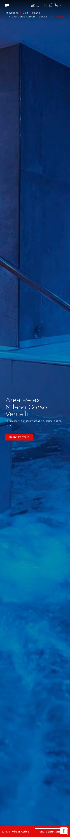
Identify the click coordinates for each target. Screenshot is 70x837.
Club (25, 12)
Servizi (43, 16)
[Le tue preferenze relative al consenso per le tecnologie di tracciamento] (63, 830)
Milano (36, 12)
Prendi (51, 831)
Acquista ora (51, 4)
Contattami (56, 4)
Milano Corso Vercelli (22, 16)
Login (45, 5)
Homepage (12, 12)
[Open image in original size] (35, 5)
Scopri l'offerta (19, 437)
